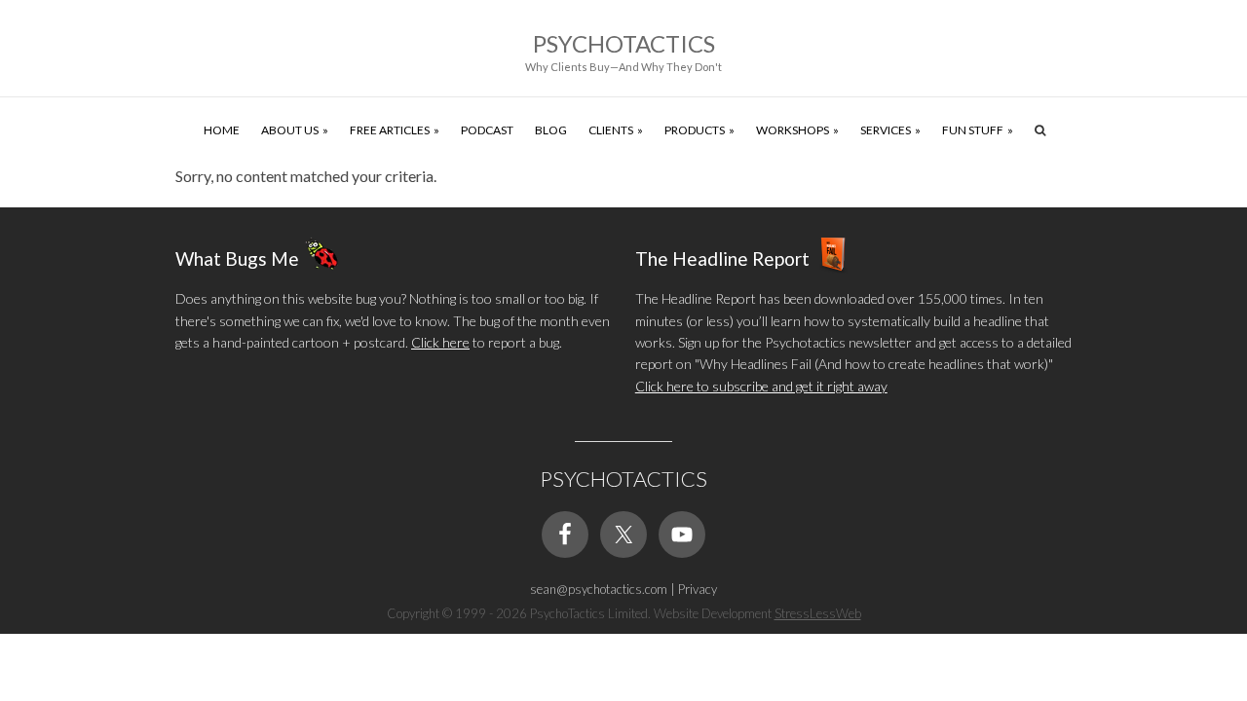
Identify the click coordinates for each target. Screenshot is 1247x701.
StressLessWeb (818, 613)
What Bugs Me (237, 258)
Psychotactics (624, 43)
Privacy (697, 589)
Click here (440, 342)
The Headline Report (722, 258)
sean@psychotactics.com (598, 589)
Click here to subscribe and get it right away (761, 386)
